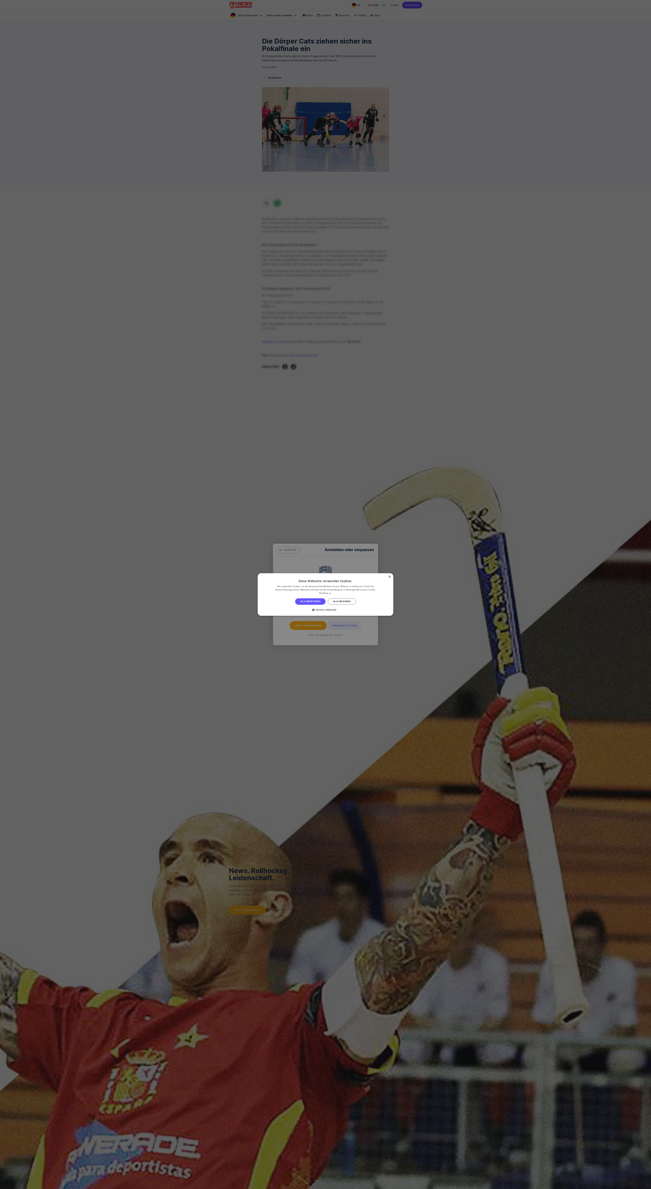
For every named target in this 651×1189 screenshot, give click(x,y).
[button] (326, 610)
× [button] (389, 577)
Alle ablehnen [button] (342, 601)
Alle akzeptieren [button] (310, 601)
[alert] (325, 594)
